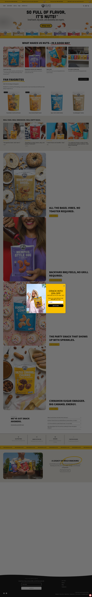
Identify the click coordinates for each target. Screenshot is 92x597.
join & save (56, 305)
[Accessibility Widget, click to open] (90, 595)
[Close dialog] (64, 286)
